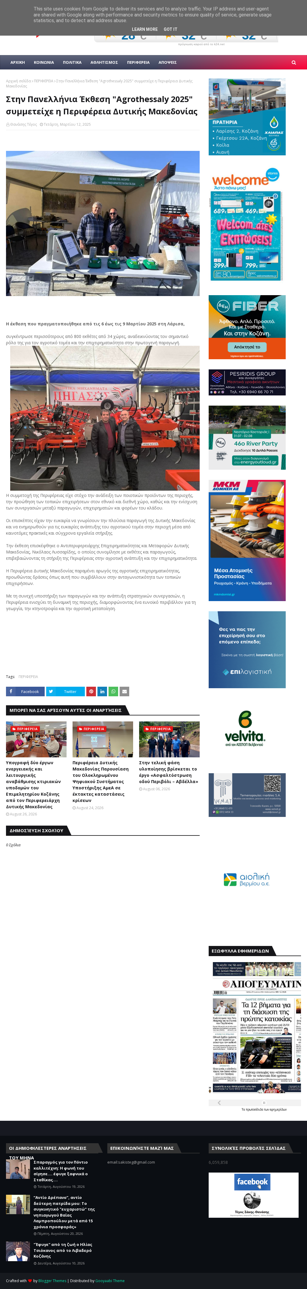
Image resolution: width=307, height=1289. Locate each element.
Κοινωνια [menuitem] (44, 62)
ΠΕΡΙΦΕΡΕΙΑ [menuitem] (138, 62)
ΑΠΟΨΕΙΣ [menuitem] (168, 62)
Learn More (145, 29)
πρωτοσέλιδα (255, 1109)
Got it (170, 29)
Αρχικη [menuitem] (17, 62)
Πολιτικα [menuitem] (72, 62)
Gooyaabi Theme (110, 1280)
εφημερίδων (278, 1109)
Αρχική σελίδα (18, 81)
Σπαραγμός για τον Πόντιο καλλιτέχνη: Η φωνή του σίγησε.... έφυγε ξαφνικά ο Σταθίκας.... (61, 1170)
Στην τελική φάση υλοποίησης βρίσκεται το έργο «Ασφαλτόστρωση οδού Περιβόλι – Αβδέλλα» (168, 772)
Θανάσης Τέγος (23, 124)
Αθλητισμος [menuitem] (104, 62)
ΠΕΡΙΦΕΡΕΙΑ (43, 81)
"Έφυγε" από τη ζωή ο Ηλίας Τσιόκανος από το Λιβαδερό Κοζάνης (63, 1250)
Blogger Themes (52, 1280)
